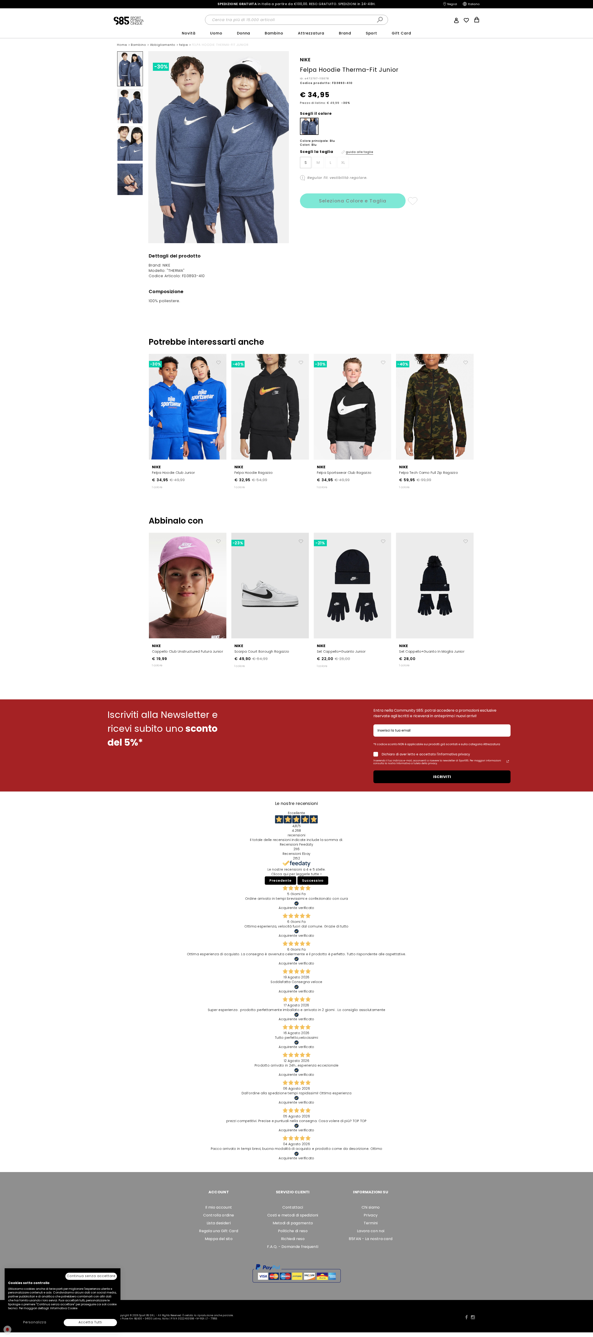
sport (371, 33)
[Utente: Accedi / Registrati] (456, 20)
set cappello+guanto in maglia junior (431, 651)
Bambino (274, 33)
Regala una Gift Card (218, 1231)
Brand (345, 33)
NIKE (156, 467)
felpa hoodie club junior (173, 472)
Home (122, 45)
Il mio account (218, 1207)
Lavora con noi (370, 1231)
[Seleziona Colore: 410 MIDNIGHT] (309, 126)
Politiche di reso (293, 1231)
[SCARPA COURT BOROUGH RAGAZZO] (270, 585)
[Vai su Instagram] (473, 1317)
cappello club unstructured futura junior (187, 651)
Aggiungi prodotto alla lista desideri (218, 361)
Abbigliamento (163, 45)
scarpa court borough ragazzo (261, 651)
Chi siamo (371, 1207)
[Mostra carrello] (476, 20)
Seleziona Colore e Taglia (353, 201)
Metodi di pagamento (293, 1223)
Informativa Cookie (63, 1308)
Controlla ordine (218, 1215)
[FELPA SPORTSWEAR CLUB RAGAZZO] (352, 406)
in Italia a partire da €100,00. (296, 4)
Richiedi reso (293, 1238)
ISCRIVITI (442, 776)
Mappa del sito (219, 1238)
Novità (189, 33)
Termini (371, 1223)
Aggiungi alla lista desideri (412, 201)
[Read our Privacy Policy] (508, 761)
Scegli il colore (316, 113)
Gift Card (401, 33)
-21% (320, 543)
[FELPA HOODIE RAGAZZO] (270, 406)
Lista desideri (219, 1223)
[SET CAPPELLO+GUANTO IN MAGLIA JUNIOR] (434, 585)
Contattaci (292, 1207)
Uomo (216, 33)
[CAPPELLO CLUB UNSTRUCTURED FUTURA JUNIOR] (187, 585)
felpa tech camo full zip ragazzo (428, 472)
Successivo (313, 880)
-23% (238, 543)
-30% (161, 66)
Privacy (371, 1215)
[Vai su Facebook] (466, 1317)
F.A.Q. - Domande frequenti (292, 1246)
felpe (184, 45)
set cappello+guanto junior (341, 651)
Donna (243, 33)
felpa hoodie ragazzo (253, 472)
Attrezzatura (311, 33)
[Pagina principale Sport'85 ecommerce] (129, 20)
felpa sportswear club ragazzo (344, 472)
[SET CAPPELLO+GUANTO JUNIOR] (352, 585)
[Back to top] (584, 1312)
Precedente (280, 880)
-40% (238, 364)
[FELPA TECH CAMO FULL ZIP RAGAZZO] (434, 406)
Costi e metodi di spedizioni (292, 1215)
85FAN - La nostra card (371, 1238)
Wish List (466, 20)
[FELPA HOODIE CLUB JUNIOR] (187, 406)
